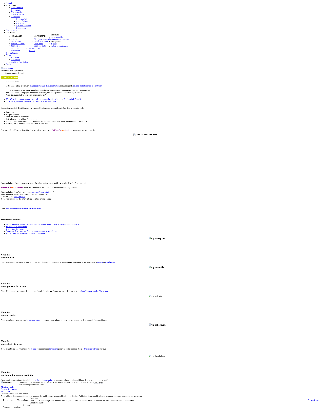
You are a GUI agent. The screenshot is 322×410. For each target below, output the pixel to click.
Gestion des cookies (9, 389)
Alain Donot (98, 382)
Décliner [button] (17, 407)
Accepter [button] (6, 407)
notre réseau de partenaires (42, 380)
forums (33, 349)
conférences (110, 262)
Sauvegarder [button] (27, 405)
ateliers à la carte (85, 291)
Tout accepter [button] (8, 400)
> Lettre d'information (10, 77)
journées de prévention (35, 320)
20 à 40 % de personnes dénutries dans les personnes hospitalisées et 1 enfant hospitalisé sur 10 (43, 99)
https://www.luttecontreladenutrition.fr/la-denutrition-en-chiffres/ (23, 208)
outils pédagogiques (101, 291)
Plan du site (5, 391)
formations (53, 349)
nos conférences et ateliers (42, 192)
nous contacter (19, 197)
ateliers (100, 262)
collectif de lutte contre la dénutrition (87, 86)
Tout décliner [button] (22, 400)
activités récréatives (90, 349)
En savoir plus (313, 400)
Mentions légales (7, 387)
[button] (163, 5)
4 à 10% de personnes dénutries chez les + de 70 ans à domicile (31, 101)
